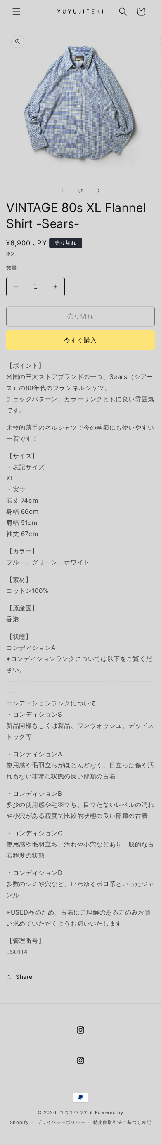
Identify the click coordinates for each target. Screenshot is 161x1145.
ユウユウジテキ (76, 1112)
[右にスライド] (99, 190)
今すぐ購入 (80, 340)
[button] (16, 11)
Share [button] (24, 976)
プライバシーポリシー (61, 1122)
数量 (11, 267)
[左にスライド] (62, 190)
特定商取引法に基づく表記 (122, 1122)
